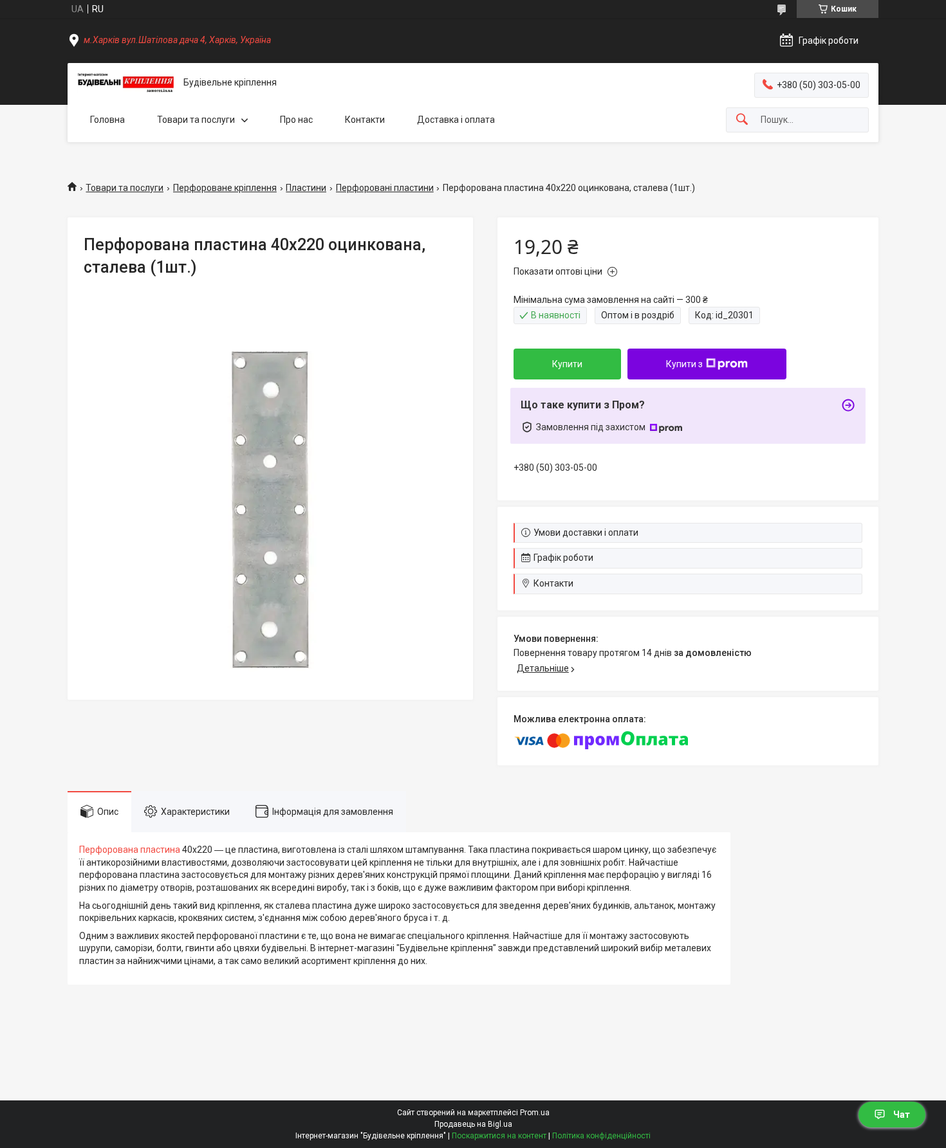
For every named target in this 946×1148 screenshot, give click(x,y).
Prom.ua (535, 1112)
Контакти (365, 119)
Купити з (684, 364)
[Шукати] (742, 120)
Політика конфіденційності (601, 1135)
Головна (107, 119)
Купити (567, 364)
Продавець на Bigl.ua (473, 1124)
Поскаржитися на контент (499, 1135)
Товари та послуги (196, 119)
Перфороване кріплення (225, 188)
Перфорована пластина (129, 849)
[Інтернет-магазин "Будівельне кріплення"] (125, 83)
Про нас (296, 119)
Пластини (306, 188)
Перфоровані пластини (385, 188)
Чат (901, 1114)
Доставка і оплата (456, 119)
